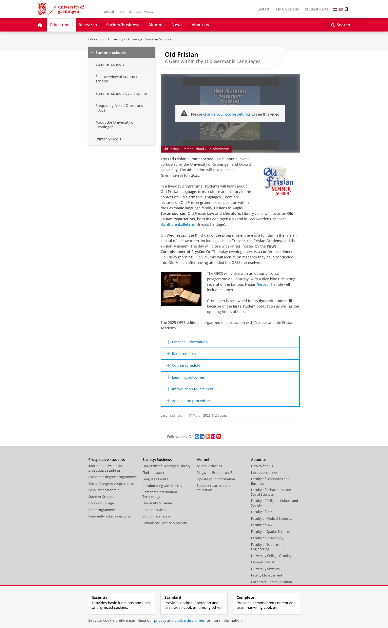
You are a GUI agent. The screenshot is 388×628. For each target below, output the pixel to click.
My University (287, 9)
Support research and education (213, 487)
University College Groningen (273, 555)
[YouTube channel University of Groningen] (218, 436)
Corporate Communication (271, 582)
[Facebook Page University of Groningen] (197, 436)
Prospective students (106, 459)
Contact (262, 9)
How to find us (262, 466)
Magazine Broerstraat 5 (215, 472)
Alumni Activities (209, 466)
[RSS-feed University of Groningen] (208, 436)
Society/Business (157, 459)
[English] (341, 9)
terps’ (262, 284)
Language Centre (155, 479)
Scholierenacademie (103, 490)
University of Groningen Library (166, 466)
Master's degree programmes (111, 483)
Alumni (203, 459)
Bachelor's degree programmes (112, 477)
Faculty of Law (261, 525)
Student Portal (317, 9)
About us (259, 459)
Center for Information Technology (159, 494)
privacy (160, 620)
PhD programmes (102, 510)
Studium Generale (156, 516)
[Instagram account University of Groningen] (213, 436)
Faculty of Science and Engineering (268, 546)
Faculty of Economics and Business (270, 481)
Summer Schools (101, 496)
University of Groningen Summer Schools (139, 39)
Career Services (154, 510)
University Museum (157, 503)
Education (96, 39)
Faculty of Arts (262, 512)
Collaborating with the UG (162, 486)
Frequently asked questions (109, 516)
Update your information (216, 479)
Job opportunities (264, 472)
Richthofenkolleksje (177, 224)
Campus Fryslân (263, 562)
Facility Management (266, 575)
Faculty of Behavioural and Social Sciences (271, 492)
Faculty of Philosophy (267, 538)
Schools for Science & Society (164, 523)
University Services (265, 569)
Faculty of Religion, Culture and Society (274, 503)
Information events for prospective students (105, 468)
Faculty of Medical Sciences (271, 518)
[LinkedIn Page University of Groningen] (202, 436)
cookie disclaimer (190, 620)
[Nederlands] (335, 9)
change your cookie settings (227, 114)
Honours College (101, 503)
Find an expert (153, 472)
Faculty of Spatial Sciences (271, 531)
